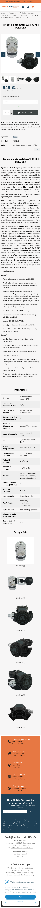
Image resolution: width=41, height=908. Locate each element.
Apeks (15, 137)
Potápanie (12, 13)
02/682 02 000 (16, 848)
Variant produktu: (11, 97)
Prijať (20, 897)
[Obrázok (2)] (20, 583)
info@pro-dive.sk (14, 1)
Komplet (24, 15)
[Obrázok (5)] (20, 680)
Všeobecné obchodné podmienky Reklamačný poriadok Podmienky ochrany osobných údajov (20, 870)
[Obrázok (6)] (20, 712)
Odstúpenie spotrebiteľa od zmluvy (20, 875)
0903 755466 (28, 1)
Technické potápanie (28, 13)
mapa (32, 843)
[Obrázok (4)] (20, 647)
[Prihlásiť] (28, 7)
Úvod (3, 13)
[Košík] (33, 7)
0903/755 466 (28, 848)
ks (9, 112)
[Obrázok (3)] (20, 615)
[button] (23, 7)
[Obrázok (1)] (20, 550)
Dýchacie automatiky (9, 15)
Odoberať (32, 812)
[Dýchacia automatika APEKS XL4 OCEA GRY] (20, 53)
